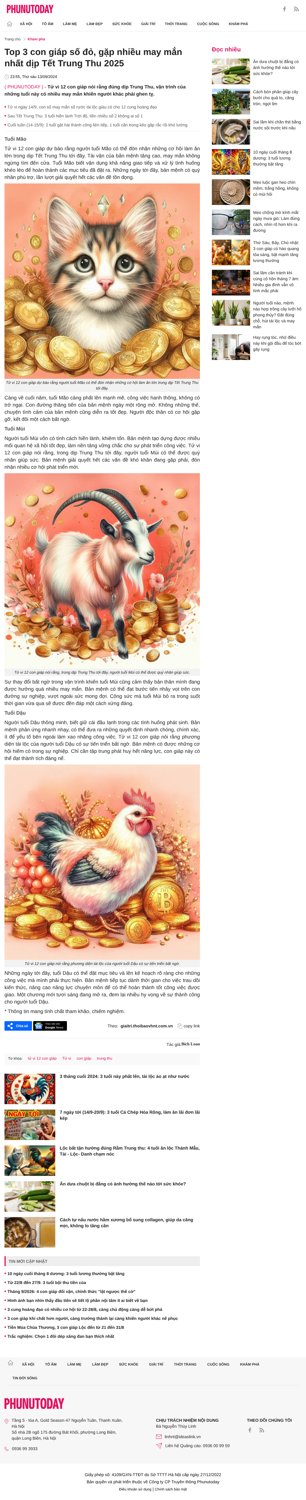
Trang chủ (12, 39)
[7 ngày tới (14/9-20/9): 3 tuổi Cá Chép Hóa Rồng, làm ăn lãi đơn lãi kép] (29, 1125)
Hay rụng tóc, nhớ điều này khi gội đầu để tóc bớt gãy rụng (277, 343)
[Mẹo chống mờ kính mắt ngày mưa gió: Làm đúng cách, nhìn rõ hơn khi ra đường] (231, 222)
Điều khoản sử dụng (135, 1489)
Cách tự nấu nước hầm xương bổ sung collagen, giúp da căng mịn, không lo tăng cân (126, 1222)
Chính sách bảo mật (171, 1489)
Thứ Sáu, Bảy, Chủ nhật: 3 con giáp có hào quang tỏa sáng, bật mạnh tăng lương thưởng (276, 251)
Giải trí (148, 24)
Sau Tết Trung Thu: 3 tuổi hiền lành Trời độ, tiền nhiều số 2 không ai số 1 (75, 116)
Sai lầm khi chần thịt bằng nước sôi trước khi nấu (277, 124)
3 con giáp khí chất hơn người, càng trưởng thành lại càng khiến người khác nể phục (92, 1318)
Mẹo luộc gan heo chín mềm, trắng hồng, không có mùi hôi (276, 188)
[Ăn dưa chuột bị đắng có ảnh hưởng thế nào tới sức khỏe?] (29, 1196)
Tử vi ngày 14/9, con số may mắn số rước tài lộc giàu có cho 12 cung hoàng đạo (82, 107)
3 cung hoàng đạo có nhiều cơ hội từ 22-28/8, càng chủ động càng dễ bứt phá (84, 1309)
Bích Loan (190, 1044)
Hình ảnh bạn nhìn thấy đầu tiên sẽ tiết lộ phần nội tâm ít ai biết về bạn (77, 1300)
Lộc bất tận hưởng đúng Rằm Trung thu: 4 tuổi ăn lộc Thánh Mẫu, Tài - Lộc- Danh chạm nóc (130, 1151)
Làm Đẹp (95, 24)
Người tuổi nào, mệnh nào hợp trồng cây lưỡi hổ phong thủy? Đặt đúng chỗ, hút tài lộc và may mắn (277, 315)
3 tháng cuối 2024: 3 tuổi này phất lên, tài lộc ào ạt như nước (124, 1076)
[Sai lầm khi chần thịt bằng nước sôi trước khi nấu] (231, 132)
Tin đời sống (25, 1378)
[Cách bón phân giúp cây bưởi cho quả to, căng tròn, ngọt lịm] (231, 101)
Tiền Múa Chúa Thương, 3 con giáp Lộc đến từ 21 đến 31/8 (65, 1327)
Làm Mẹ (70, 24)
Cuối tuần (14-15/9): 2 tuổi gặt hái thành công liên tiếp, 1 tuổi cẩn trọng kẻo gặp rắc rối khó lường (97, 124)
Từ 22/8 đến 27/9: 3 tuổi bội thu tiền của (46, 1282)
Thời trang (176, 24)
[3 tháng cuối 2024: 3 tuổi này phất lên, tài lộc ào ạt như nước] (29, 1089)
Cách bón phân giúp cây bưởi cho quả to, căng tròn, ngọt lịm (275, 97)
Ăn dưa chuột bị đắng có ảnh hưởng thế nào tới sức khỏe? (123, 1184)
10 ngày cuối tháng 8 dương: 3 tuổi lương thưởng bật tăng (66, 1273)
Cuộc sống (208, 24)
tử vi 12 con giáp (42, 1058)
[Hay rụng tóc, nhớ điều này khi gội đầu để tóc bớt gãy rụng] (231, 347)
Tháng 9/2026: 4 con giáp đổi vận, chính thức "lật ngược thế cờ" (71, 1291)
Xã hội (26, 24)
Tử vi (66, 1058)
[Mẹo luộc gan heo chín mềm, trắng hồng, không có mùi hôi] (231, 192)
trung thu (104, 1058)
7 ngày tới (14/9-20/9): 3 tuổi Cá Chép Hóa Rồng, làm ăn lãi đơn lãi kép (130, 1115)
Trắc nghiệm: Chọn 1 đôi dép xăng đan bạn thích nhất (60, 1336)
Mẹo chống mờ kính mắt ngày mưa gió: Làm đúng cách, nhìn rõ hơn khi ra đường (276, 221)
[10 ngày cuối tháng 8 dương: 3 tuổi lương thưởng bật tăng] (231, 162)
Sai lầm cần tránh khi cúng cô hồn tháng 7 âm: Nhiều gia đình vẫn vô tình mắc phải (276, 281)
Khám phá (238, 24)
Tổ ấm (47, 24)
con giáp (83, 1058)
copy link (192, 1026)
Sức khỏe (122, 24)
